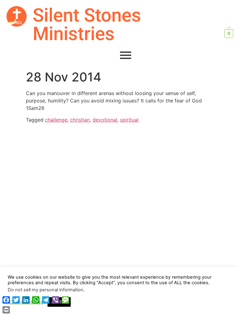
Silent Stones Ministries (87, 24)
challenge (56, 120)
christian (80, 120)
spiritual (129, 120)
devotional (105, 120)
